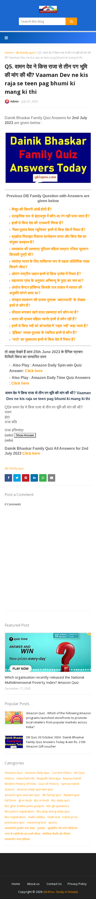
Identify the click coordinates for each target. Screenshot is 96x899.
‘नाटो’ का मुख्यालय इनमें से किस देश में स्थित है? (43, 339)
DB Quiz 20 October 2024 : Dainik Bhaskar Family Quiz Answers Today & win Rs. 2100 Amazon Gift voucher (55, 741)
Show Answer (25, 435)
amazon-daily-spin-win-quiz (35, 789)
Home (9, 53)
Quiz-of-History (48, 784)
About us (33, 884)
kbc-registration (15, 817)
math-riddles (36, 817)
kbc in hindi (41, 800)
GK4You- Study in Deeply (60, 892)
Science (9, 789)
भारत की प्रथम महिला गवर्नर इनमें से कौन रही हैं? (44, 319)
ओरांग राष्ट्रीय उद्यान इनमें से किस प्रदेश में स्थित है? (46, 274)
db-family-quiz (25, 53)
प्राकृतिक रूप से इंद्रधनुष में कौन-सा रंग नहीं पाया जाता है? (51, 216)
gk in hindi (25, 800)
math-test (53, 817)
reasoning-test (36, 822)
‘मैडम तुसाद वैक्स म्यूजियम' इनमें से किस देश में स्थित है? (49, 230)
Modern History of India (20, 784)
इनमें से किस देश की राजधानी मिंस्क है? (37, 223)
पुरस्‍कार (41, 828)
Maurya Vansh (72, 778)
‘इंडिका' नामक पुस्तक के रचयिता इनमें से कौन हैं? (44, 333)
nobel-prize (70, 817)
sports (52, 822)
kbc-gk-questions (57, 806)
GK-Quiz (79, 773)
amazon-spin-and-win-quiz (22, 795)
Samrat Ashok (70, 784)
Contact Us (54, 884)
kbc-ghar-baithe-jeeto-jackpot (24, 806)
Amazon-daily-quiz (37, 773)
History (9, 778)
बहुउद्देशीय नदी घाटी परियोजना (63, 828)
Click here (34, 371)
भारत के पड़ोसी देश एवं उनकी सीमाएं (22, 834)
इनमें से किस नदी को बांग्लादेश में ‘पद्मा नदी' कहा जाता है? (50, 326)
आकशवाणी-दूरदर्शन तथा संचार (20, 828)
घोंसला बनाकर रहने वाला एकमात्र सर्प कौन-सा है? (45, 312)
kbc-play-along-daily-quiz (53, 811)
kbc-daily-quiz (60, 800)
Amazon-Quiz (14, 773)
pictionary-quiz (14, 822)
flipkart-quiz (71, 795)
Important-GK (25, 778)
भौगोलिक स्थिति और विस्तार (56, 834)
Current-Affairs (62, 773)
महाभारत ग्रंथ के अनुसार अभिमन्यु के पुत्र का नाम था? (48, 281)
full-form (10, 800)
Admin (14, 101)
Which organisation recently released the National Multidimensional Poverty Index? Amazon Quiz (44, 680)
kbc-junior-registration (19, 811)
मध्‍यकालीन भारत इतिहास (17, 839)
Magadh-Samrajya (49, 778)
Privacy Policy (77, 884)
